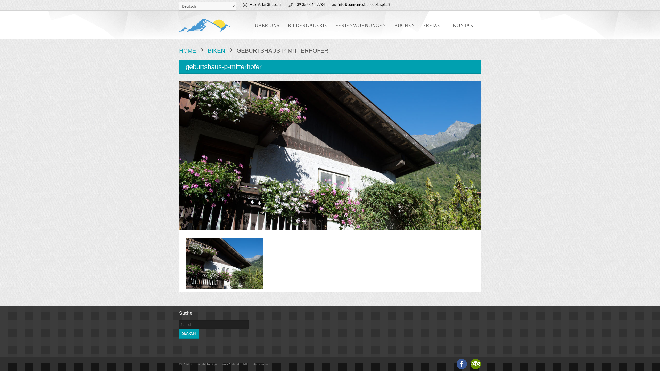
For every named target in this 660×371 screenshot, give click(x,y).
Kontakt (465, 25)
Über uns (267, 25)
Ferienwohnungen (360, 25)
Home (187, 50)
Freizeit (434, 25)
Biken (216, 50)
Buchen (404, 25)
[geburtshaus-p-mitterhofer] (224, 263)
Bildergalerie (307, 25)
